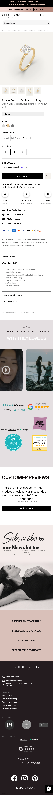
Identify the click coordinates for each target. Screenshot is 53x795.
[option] (26, 58)
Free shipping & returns (12, 295)
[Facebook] (15, 778)
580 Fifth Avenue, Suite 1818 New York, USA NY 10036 (20, 685)
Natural (6, 138)
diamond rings (7, 695)
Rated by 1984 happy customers (32, 4)
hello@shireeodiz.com (14, 680)
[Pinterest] (36, 778)
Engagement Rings (15, 30)
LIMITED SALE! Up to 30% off (26, 9)
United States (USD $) (24, 788)
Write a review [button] (26, 508)
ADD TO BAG (22, 176)
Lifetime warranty (9, 301)
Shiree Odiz (10, 794)
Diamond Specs (8, 257)
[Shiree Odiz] (11, 16)
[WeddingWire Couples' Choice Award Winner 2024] (39, 450)
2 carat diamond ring (9, 702)
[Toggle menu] (49, 15)
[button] (49, 789)
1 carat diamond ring (9, 699)
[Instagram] (25, 778)
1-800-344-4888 (12, 677)
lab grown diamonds (9, 709)
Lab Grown (15, 138)
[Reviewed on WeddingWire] (13, 450)
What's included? (9, 263)
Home (4, 30)
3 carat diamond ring (9, 705)
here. (37, 495)
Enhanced (27, 138)
